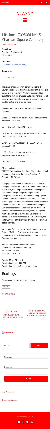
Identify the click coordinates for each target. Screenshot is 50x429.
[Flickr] (19, 422)
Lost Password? (8, 392)
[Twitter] (27, 422)
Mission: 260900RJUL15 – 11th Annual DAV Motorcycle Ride (13, 315)
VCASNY (25, 13)
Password (8, 367)
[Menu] (25, 20)
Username (8, 357)
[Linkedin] (23, 422)
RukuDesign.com (33, 416)
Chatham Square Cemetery (14, 65)
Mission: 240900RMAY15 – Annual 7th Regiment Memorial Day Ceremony (37, 315)
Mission (10, 77)
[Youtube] (31, 422)
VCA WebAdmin (10, 45)
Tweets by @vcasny (10, 400)
